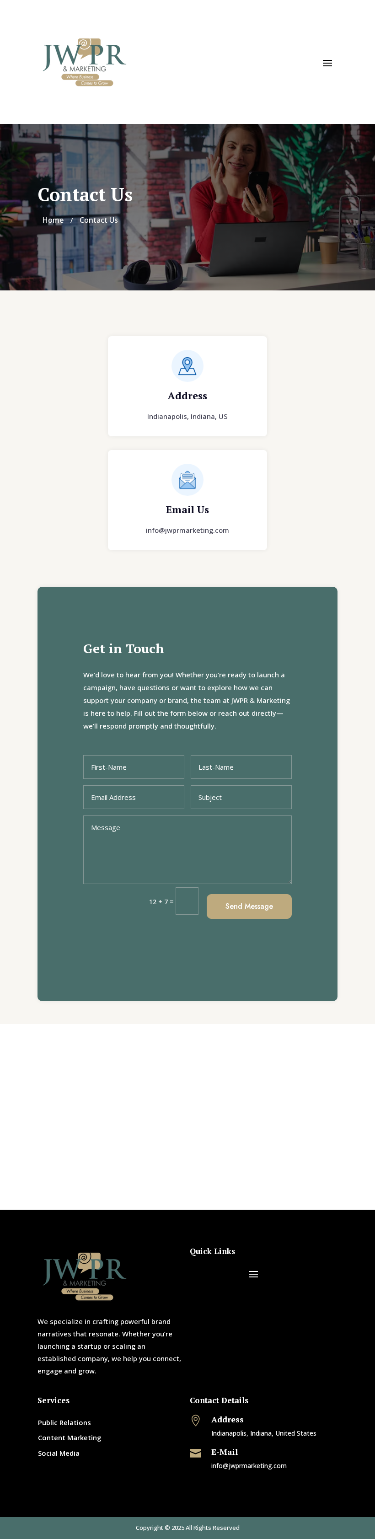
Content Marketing (70, 1437)
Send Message (249, 906)
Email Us (187, 509)
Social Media (59, 1453)
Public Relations (64, 1422)
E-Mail (224, 1451)
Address (187, 395)
